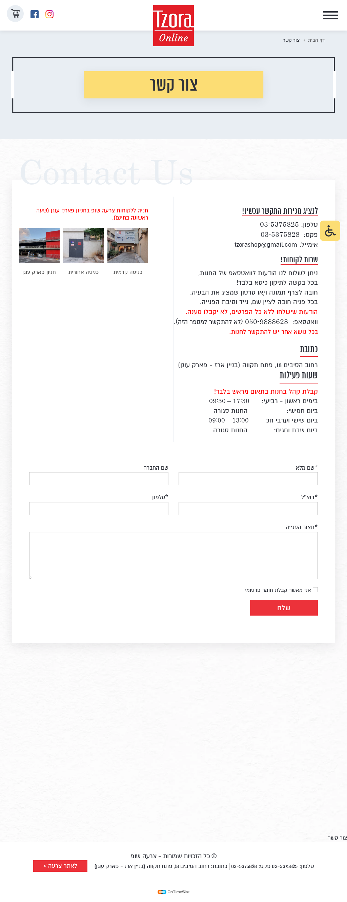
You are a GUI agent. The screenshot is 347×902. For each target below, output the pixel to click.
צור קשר (291, 39)
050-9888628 (266, 321)
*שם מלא (307, 467)
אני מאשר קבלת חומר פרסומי (278, 589)
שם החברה (155, 467)
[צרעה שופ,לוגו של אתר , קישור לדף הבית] (173, 15)
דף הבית (316, 39)
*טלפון (160, 497)
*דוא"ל (309, 497)
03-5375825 (279, 224)
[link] (34, 14)
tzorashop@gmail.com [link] (265, 245)
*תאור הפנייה (302, 526)
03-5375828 (280, 234)
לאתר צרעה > (60, 865)
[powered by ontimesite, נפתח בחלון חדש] (173, 892)
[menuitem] (49, 14)
